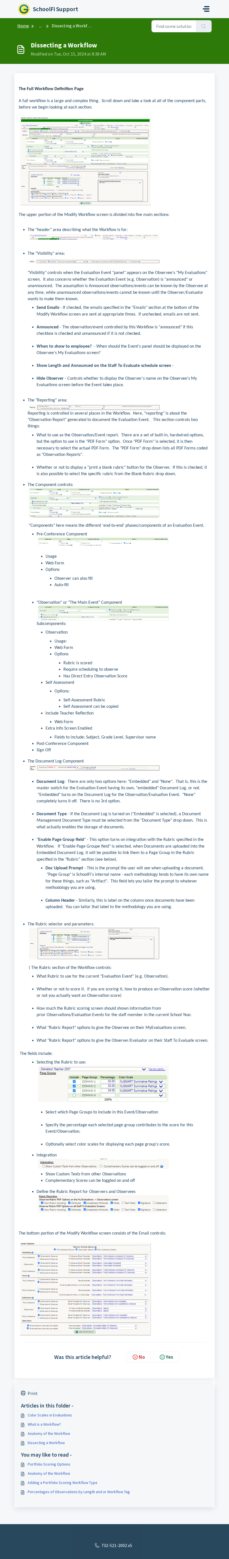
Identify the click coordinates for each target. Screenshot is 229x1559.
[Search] (204, 26)
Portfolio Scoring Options (49, 1464)
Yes (169, 1357)
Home (23, 25)
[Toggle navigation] (206, 9)
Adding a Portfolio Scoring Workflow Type (62, 1482)
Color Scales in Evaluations (50, 1415)
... (40, 25)
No (142, 1357)
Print (33, 1393)
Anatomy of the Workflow (49, 1433)
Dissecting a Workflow (46, 1442)
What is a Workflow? (44, 1424)
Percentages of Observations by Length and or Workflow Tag (79, 1491)
